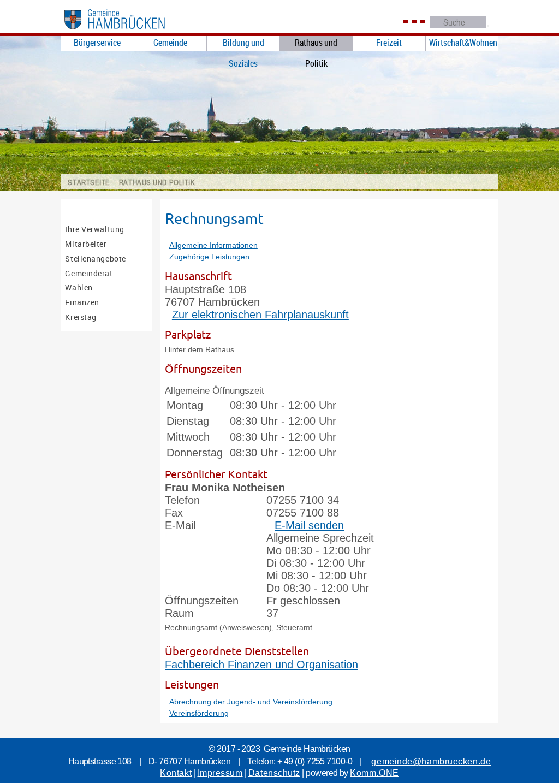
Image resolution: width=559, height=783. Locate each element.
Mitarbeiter (85, 244)
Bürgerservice (97, 43)
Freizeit (389, 43)
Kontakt (176, 773)
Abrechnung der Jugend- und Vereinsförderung (250, 701)
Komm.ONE (374, 773)
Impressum (220, 773)
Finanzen (82, 302)
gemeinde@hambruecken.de (431, 761)
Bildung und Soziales (243, 44)
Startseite (89, 182)
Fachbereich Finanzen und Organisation (261, 665)
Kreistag (80, 317)
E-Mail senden (309, 525)
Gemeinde (170, 43)
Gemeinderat (88, 273)
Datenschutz (274, 773)
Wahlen (78, 287)
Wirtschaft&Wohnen (463, 43)
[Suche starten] (488, 26)
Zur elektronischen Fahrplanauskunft (260, 315)
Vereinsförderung (199, 713)
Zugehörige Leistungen (209, 256)
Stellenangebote (95, 258)
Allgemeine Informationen (213, 245)
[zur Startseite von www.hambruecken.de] (127, 31)
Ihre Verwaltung (94, 229)
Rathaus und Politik (316, 44)
